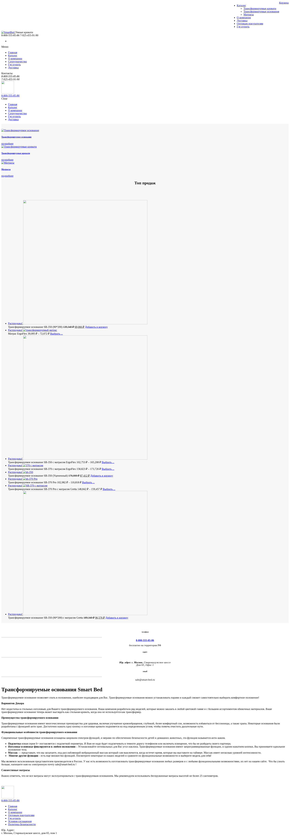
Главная (12, 806)
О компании (15, 812)
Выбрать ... (56, 333)
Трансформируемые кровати (15, 153)
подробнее (7, 143)
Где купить (14, 818)
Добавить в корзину (96, 327)
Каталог (12, 809)
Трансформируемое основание (16, 137)
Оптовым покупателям (21, 815)
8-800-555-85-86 (10, 95)
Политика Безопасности (22, 824)
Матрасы (6, 169)
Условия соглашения (20, 821)
